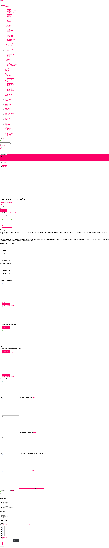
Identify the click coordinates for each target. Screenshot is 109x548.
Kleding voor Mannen (11, 63)
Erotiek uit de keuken (11, 10)
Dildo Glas (9, 48)
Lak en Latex (9, 17)
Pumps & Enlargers (9, 112)
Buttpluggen (7, 26)
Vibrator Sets (9, 89)
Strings (6, 119)
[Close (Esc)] (0, 546)
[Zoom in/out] (3, 546)
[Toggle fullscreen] (2, 546)
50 (9, 276)
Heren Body (9, 61)
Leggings (9, 41)
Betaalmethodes (5, 503)
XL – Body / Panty (8, 130)
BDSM (6, 19)
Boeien (8, 20)
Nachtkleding (7, 117)
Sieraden (6, 122)
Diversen (9, 9)
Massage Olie (7, 109)
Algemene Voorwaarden (7, 507)
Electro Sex (9, 22)
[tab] (55, 225)
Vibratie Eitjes (7, 95)
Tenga (6, 73)
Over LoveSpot (5, 137)
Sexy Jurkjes (7, 118)
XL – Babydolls (8, 128)
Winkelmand (5, 516)
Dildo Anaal (9, 45)
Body (8, 33)
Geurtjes (8, 55)
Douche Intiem (10, 53)
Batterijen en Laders (11, 7)
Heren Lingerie (8, 60)
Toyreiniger (9, 75)
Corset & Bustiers (10, 35)
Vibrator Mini (9, 85)
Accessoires (7, 6)
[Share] (1, 546)
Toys (6, 74)
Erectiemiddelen (10, 54)
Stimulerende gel (8, 114)
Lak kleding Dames (11, 39)
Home (3, 156)
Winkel (3, 5)
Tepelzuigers (7, 108)
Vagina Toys (9, 79)
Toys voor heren (10, 78)
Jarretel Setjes (10, 36)
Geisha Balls (9, 24)
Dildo (6, 44)
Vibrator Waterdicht (11, 93)
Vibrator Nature (10, 86)
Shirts (6, 98)
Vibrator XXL (9, 94)
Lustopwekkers (10, 59)
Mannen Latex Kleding (9, 97)
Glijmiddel (9, 56)
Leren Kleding (10, 43)
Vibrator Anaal (10, 81)
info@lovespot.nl (3, 496)
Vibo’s (6, 80)
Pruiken (6, 125)
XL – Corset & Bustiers (9, 133)
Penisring (7, 70)
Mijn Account (5, 517)
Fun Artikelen (9, 14)
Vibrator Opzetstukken (12, 88)
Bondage (9, 21)
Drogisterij (7, 50)
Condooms (7, 28)
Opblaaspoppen (8, 103)
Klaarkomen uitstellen (11, 58)
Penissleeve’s (7, 71)
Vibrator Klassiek (10, 84)
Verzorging (7, 115)
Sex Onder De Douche (9, 113)
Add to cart (3, 210)
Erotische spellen (10, 11)
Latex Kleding (10, 40)
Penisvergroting (8, 110)
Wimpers (6, 127)
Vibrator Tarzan (10, 91)
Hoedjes (8, 15)
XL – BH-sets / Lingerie (9, 129)
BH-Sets (8, 31)
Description (4, 225)
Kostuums (9, 16)
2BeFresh (31, 524)
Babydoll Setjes (10, 30)
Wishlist (2, 145)
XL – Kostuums (8, 134)
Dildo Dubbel (9, 46)
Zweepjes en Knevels (9, 135)
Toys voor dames (10, 76)
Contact (4, 138)
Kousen (8, 38)
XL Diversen (7, 132)
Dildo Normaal (10, 49)
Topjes (6, 123)
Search (12, 490)
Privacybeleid (5, 506)
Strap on (6, 105)
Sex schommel (8, 104)
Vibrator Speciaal (10, 90)
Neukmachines (8, 102)
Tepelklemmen (8, 107)
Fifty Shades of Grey (11, 12)
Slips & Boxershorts (9, 99)
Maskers (6, 100)
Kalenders (7, 66)
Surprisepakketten (9, 120)
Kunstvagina (7, 68)
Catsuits (8, 34)
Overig (6, 69)
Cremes (8, 51)
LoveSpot (4, 162)
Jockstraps (9, 25)
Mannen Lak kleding (11, 65)
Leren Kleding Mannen (12, 64)
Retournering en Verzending (8, 505)
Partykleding (7, 124)
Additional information (7, 227)
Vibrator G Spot (10, 83)
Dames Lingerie (8, 29)
